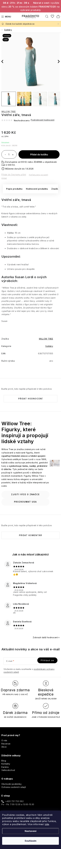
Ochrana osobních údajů (13, 787)
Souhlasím (30, 840)
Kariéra (5, 767)
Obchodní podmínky (11, 784)
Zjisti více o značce (25, 494)
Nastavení (30, 831)
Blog (3, 760)
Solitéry (49, 346)
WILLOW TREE (8, 111)
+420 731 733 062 (14, 801)
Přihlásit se (47, 660)
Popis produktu (14, 189)
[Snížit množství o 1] (5, 154)
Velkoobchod (8, 770)
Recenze (5, 743)
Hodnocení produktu (37, 189)
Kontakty (5, 764)
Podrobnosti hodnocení (42, 120)
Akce (4, 747)
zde (47, 824)
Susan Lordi (24, 277)
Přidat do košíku (39, 154)
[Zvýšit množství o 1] (12, 154)
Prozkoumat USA (25, 502)
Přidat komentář (30, 535)
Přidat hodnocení (30, 398)
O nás (4, 740)
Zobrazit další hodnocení (45, 637)
